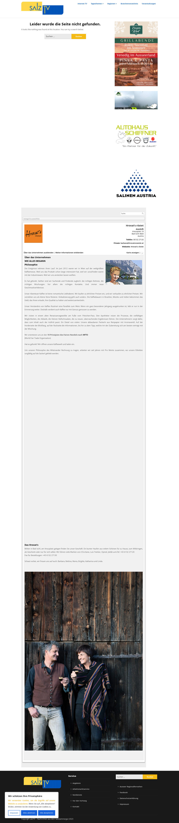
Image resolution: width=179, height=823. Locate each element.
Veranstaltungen (149, 3)
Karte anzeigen (133, 252)
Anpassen (14, 813)
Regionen (111, 3)
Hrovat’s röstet (137, 246)
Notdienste (77, 795)
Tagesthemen (96, 3)
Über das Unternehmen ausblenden (38, 252)
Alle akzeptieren (46, 813)
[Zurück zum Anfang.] (142, 252)
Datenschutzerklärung (129, 798)
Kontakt (76, 806)
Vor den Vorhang (80, 801)
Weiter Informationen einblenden (69, 252)
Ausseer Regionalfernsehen (131, 786)
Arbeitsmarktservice (81, 789)
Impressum (124, 804)
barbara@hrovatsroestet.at (132, 243)
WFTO (85, 335)
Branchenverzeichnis (129, 3)
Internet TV (82, 3)
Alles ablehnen (29, 813)
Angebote (77, 783)
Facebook (124, 792)
